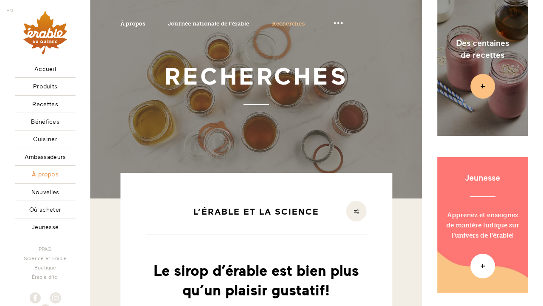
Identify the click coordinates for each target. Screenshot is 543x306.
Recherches (288, 23)
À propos (132, 23)
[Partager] (356, 211)
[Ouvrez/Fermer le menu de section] (338, 23)
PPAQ (45, 248)
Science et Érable (45, 258)
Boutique (45, 267)
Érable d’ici (45, 276)
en (9, 10)
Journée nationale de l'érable (208, 23)
